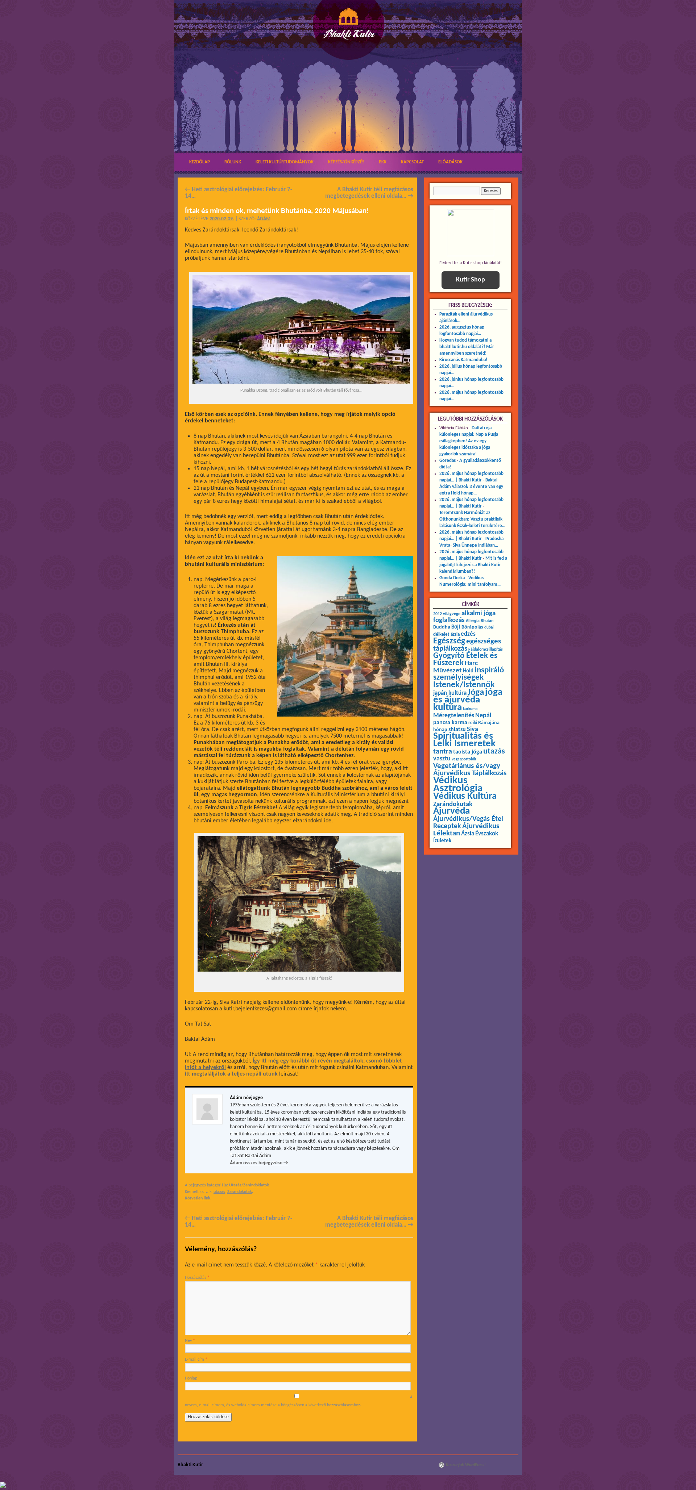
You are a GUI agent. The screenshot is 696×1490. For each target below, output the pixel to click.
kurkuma (470, 709)
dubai (489, 628)
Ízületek (442, 841)
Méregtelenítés (453, 715)
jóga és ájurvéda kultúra (467, 700)
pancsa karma (450, 723)
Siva (472, 729)
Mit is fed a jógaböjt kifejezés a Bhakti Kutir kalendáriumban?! (473, 565)
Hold (468, 671)
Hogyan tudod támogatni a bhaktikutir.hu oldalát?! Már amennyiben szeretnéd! (466, 347)
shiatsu (457, 730)
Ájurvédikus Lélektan (466, 829)
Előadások (450, 162)
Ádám (263, 219)
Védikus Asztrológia (457, 784)
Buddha (441, 627)
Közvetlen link (197, 1198)
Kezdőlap (199, 162)
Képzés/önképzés (346, 162)
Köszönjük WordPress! (466, 1465)
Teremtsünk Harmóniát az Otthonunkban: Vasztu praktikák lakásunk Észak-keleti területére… (472, 519)
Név (190, 1341)
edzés (468, 634)
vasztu (442, 759)
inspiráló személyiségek (468, 674)
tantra (442, 751)
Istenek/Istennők (464, 685)
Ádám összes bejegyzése (259, 1163)
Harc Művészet (455, 667)
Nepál (483, 716)
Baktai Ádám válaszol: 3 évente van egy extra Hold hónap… (471, 487)
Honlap (191, 1378)
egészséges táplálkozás (467, 645)
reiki (472, 723)
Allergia (473, 621)
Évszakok (486, 834)
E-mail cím (196, 1359)
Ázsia (467, 834)
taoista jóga (467, 752)
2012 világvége (446, 614)
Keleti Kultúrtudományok (285, 162)
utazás (219, 1192)
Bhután (487, 621)
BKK (382, 162)
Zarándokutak (239, 1192)
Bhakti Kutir (190, 1465)
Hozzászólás (197, 1278)
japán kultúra (450, 693)
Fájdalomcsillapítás (485, 649)
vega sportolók (464, 759)
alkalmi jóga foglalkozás (464, 617)
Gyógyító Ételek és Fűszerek (465, 659)
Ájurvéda (451, 811)
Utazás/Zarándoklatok (249, 1185)
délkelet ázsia (446, 634)
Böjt (455, 627)
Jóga (476, 692)
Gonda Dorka (452, 578)
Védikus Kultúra (465, 796)
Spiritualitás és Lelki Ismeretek (464, 740)
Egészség (449, 641)
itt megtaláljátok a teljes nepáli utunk (231, 1074)
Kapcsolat (412, 162)
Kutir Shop (470, 279)
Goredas (447, 460)
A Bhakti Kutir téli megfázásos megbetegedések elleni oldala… (369, 193)
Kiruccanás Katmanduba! (463, 360)
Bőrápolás (472, 627)
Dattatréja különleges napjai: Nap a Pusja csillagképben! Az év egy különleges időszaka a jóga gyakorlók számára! (468, 441)
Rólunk (232, 162)
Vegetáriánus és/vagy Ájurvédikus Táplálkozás (469, 769)
